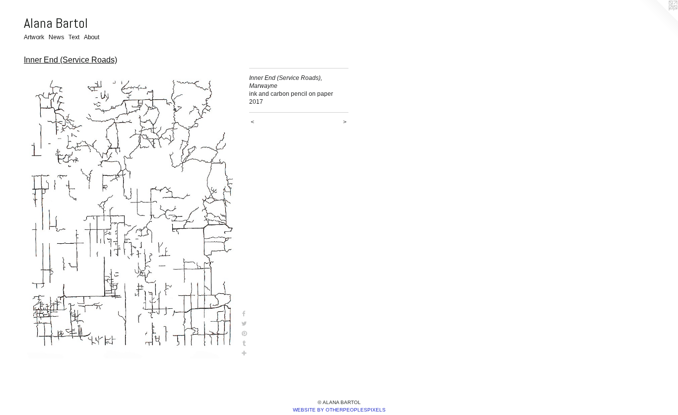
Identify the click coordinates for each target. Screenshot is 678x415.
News (56, 37)
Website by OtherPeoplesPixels (339, 410)
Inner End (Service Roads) (70, 60)
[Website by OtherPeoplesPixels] (658, 20)
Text (73, 37)
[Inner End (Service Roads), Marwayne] (131, 213)
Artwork (34, 37)
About (91, 37)
